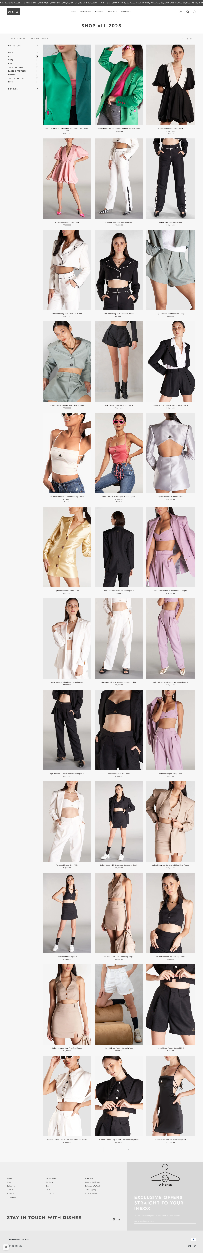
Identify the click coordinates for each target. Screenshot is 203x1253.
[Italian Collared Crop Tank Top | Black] (170, 913)
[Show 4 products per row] (192, 38)
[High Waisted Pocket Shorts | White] (119, 1004)
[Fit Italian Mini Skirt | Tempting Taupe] (119, 913)
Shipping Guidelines (92, 1182)
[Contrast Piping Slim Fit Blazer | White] (67, 270)
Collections (11, 1186)
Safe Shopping (90, 1190)
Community (11, 1197)
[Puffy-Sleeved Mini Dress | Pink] (67, 178)
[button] (73, 12)
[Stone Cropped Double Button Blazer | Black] (170, 361)
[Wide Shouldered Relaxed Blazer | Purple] (170, 547)
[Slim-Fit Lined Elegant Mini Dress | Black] (170, 1096)
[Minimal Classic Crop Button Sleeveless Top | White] (67, 1096)
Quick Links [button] (51, 1178)
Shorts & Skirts (16, 67)
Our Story (49, 1182)
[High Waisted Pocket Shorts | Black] (170, 1004)
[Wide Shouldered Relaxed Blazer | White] (67, 638)
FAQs (48, 1190)
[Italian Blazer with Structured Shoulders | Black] (119, 821)
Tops (10, 60)
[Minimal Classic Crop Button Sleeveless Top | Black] (119, 1096)
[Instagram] (119, 1219)
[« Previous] (99, 1149)
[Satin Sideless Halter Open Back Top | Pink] (119, 453)
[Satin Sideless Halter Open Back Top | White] (67, 453)
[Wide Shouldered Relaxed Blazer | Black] (119, 547)
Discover (10, 1190)
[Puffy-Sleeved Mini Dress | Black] (170, 85)
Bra (10, 64)
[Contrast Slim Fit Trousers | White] (119, 178)
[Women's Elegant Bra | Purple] (170, 730)
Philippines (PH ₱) (18, 1239)
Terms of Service (91, 1193)
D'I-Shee (13, 1246)
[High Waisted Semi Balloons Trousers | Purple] (170, 638)
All (9, 56)
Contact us (50, 1193)
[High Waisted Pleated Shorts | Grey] (170, 270)
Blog (47, 1186)
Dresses (12, 75)
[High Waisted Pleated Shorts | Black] (119, 361)
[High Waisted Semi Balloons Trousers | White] (119, 638)
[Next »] (138, 1149)
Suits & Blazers (16, 78)
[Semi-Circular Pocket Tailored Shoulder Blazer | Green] (119, 85)
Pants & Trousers (17, 71)
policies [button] (89, 1178)
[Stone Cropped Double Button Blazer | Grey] (67, 361)
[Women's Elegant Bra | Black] (119, 730)
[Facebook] (114, 1219)
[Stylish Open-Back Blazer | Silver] (170, 453)
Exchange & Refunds (92, 1186)
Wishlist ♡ (11, 1193)
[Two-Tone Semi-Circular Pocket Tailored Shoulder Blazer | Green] (67, 85)
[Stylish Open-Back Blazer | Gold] (67, 547)
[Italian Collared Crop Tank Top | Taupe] (67, 1004)
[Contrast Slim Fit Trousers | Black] (170, 178)
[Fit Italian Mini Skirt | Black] (67, 913)
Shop (9, 1182)
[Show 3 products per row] (187, 38)
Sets (10, 82)
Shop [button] (9, 1178)
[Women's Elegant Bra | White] (67, 821)
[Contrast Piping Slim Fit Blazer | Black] (119, 270)
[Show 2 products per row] (182, 38)
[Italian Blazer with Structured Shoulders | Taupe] (170, 821)
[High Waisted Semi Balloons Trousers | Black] (67, 730)
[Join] (194, 1220)
